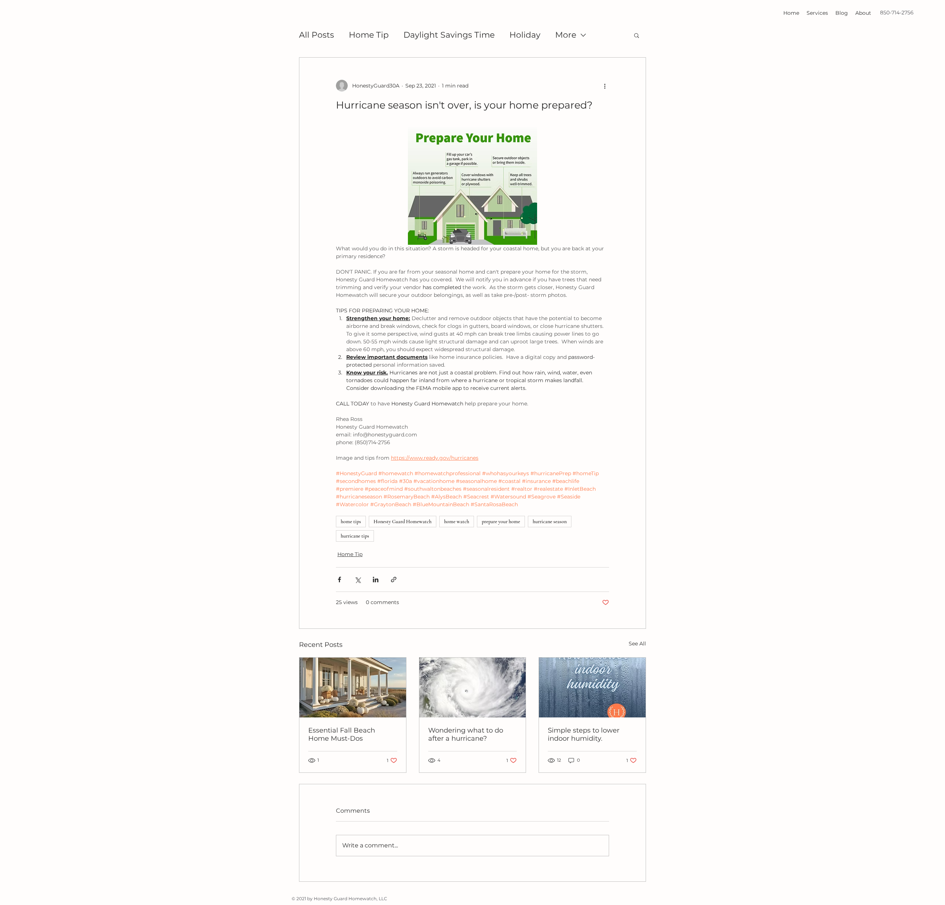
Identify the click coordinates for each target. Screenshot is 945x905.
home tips (351, 521)
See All (637, 643)
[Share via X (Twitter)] (357, 579)
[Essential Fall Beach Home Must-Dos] (352, 687)
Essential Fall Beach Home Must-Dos (341, 734)
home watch (456, 521)
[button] (636, 35)
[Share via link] (393, 579)
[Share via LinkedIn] (375, 579)
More (565, 35)
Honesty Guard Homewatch (403, 521)
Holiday (524, 35)
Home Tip (369, 35)
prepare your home (501, 521)
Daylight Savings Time (449, 35)
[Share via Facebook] (339, 579)
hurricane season (550, 521)
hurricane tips (355, 536)
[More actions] (604, 85)
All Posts (316, 35)
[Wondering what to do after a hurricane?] (472, 687)
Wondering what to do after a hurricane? (465, 734)
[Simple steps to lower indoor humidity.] (592, 687)
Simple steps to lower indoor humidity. (583, 734)
